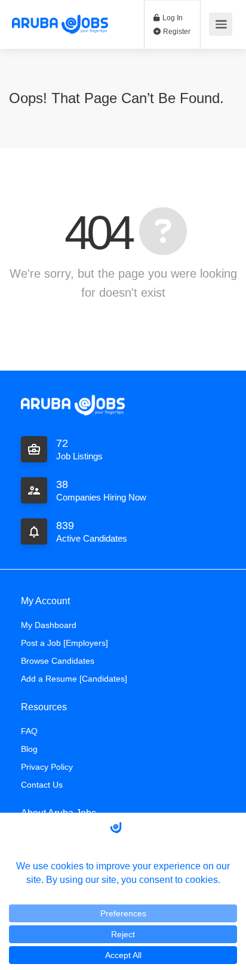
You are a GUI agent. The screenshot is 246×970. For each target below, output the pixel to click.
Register (175, 31)
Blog (29, 749)
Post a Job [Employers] (64, 643)
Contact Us (42, 784)
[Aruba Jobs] (60, 16)
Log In (172, 18)
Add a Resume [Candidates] (74, 678)
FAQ (29, 731)
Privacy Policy (47, 767)
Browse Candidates (57, 661)
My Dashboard (48, 625)
